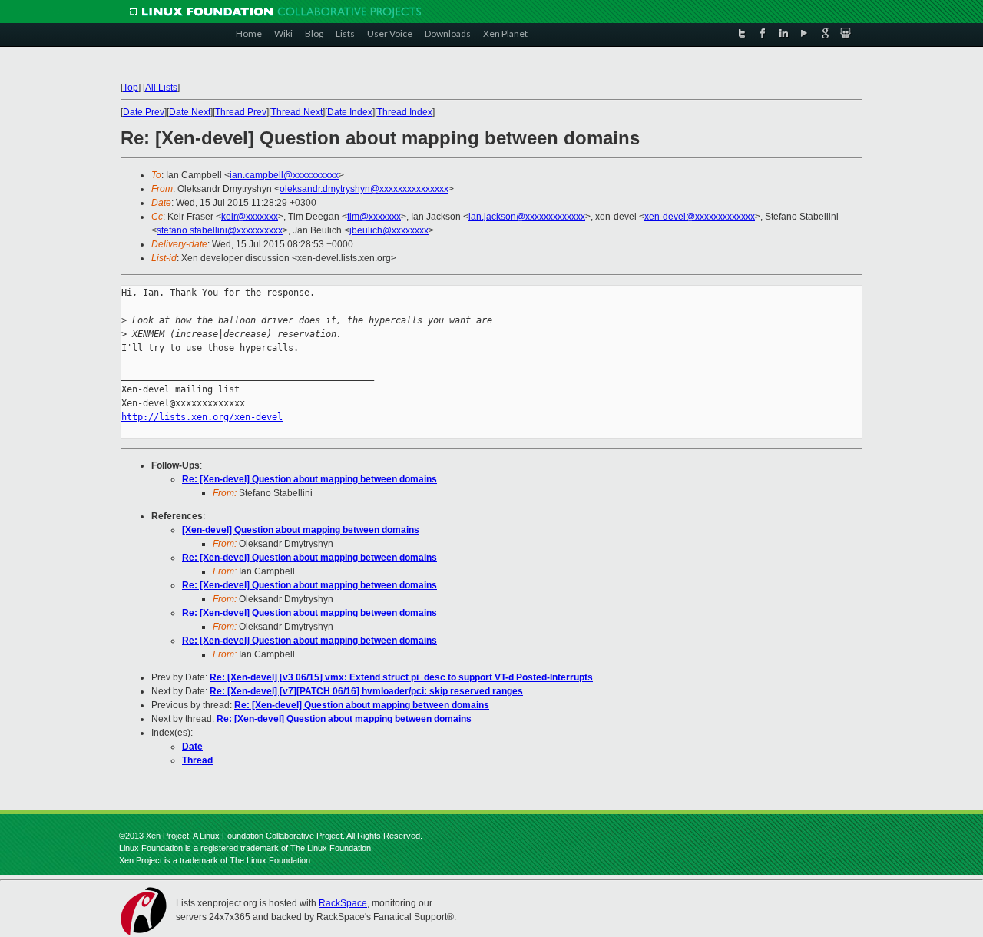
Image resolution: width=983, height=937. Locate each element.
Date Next (189, 112)
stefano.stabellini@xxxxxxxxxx (220, 230)
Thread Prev (240, 112)
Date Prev (143, 112)
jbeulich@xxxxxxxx (389, 230)
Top (130, 87)
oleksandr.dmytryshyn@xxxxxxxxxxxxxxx (364, 189)
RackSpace (343, 903)
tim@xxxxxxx (374, 216)
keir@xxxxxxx (249, 216)
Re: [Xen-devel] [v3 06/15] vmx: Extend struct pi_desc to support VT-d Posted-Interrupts (401, 677)
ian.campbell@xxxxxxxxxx (284, 175)
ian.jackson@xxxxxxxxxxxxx (526, 216)
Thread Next (297, 112)
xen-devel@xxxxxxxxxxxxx (699, 216)
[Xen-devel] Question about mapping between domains (300, 530)
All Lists (161, 87)
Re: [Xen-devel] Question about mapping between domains (309, 479)
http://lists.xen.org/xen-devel (202, 417)
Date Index (349, 112)
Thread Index (404, 112)
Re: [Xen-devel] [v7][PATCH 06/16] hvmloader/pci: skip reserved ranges (366, 691)
